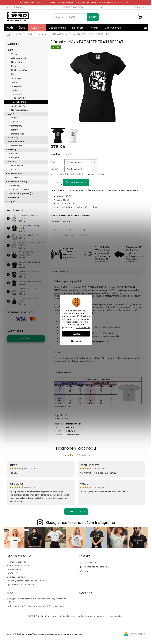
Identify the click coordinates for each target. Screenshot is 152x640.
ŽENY (11, 114)
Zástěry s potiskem (20, 189)
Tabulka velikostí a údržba (19, 565)
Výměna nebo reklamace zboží (21, 584)
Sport (13, 74)
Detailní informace (59, 221)
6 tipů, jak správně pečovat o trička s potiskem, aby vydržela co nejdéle (36, 600)
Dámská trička (19, 101)
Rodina (14, 153)
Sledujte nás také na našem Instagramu (80, 522)
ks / (25, 338)
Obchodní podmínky (16, 576)
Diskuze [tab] (64, 271)
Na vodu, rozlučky (19, 109)
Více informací (83, 327)
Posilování (17, 94)
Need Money (17, 165)
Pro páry (15, 157)
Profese (15, 66)
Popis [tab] (54, 271)
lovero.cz (87, 571)
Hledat (93, 17)
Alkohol (14, 121)
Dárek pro (13, 149)
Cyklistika (16, 78)
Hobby (14, 129)
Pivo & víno (13, 197)
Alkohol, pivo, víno (19, 58)
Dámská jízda (17, 133)
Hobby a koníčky (19, 70)
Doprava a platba (75, 616)
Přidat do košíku (78, 182)
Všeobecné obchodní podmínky (51, 616)
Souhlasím (77, 333)
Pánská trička (19, 97)
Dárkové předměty (17, 181)
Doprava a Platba (15, 569)
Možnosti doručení (96, 174)
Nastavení (76, 341)
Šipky (14, 82)
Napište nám (13, 573)
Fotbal (15, 90)
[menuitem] (10, 27)
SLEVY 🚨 (13, 137)
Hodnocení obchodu (73, 7)
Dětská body (17, 145)
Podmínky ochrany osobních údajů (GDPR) (27, 580)
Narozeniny (16, 62)
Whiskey (15, 177)
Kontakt (88, 616)
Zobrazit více (76, 511)
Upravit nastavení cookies (70, 634)
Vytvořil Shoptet (137, 633)
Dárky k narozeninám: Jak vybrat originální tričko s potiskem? (35, 606)
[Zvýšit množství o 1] (61, 181)
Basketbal (17, 86)
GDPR (32, 616)
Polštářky (15, 185)
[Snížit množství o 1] (61, 184)
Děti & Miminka (16, 141)
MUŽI (11, 50)
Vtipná (14, 54)
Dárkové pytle (15, 173)
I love (13, 169)
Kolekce (12, 161)
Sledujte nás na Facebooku (96, 566)
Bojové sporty (18, 105)
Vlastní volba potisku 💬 (20, 193)
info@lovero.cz (90, 562)
